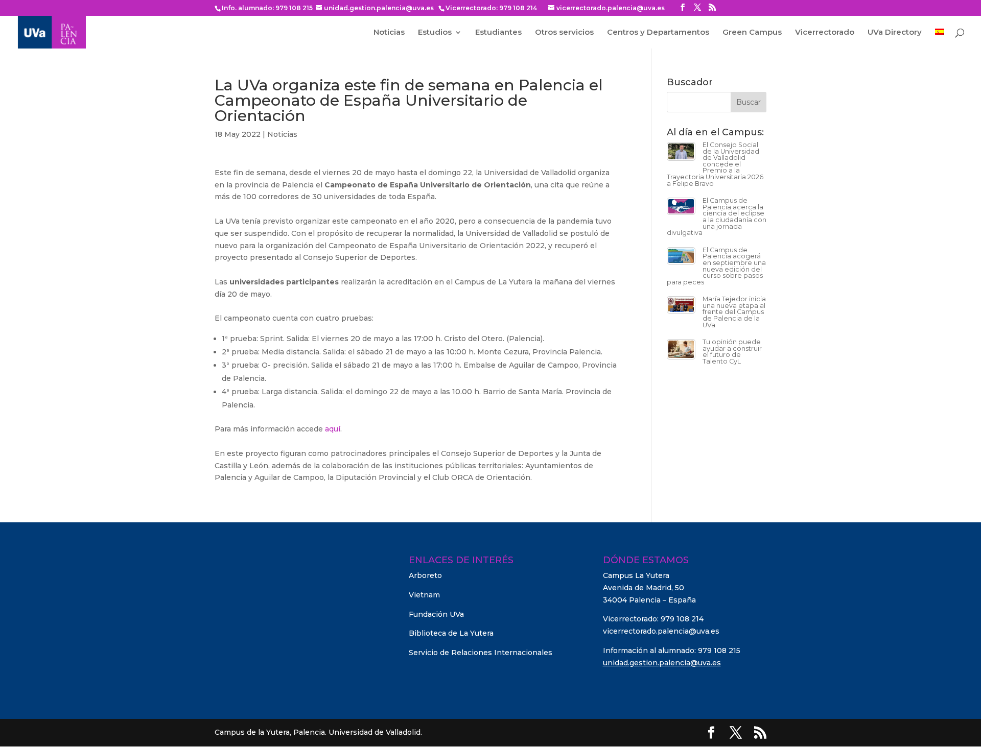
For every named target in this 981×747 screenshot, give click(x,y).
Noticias (389, 33)
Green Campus (752, 33)
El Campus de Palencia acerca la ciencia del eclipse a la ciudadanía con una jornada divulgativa (716, 216)
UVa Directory (895, 33)
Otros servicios (564, 33)
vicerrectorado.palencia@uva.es (661, 631)
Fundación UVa (436, 614)
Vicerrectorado (824, 33)
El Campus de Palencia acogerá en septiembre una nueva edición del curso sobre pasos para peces (716, 266)
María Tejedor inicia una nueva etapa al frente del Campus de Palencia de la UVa (734, 311)
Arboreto (425, 575)
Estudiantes (498, 33)
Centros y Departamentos (658, 33)
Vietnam (424, 594)
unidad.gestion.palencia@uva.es (662, 662)
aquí (332, 428)
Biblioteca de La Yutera (451, 633)
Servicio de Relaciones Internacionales (480, 652)
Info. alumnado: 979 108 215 (267, 8)
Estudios (435, 33)
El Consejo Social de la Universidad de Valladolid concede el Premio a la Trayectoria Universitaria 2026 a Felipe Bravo (715, 164)
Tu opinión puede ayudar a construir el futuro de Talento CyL (732, 351)
